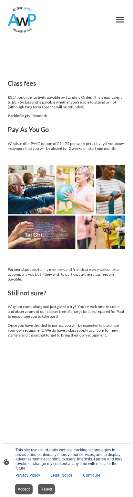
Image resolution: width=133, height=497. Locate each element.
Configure (91, 475)
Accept (24, 489)
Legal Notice (61, 475)
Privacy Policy (27, 475)
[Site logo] (22, 19)
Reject (46, 489)
